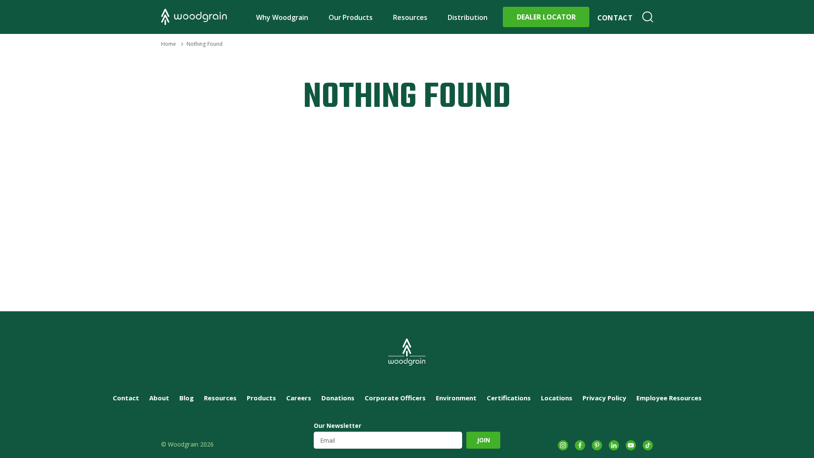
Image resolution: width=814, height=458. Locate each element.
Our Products (351, 17)
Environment (456, 398)
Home (168, 43)
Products (261, 398)
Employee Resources (669, 398)
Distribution (468, 17)
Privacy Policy (604, 398)
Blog (186, 398)
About (159, 398)
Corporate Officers (395, 398)
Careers (298, 398)
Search (647, 16)
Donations (337, 398)
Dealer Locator (546, 17)
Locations (556, 398)
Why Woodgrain (282, 17)
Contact (615, 17)
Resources (410, 17)
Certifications (509, 398)
